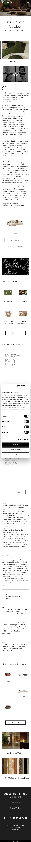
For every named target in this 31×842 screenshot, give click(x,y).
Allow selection (15, 449)
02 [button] (20, 233)
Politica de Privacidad (15, 825)
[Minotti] (7, 2)
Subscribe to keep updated (15, 795)
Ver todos (17, 61)
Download (15, 240)
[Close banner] (28, 386)
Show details (22, 439)
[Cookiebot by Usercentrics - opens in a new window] (18, 386)
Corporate (15, 829)
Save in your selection (16, 248)
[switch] (26, 421)
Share (10, 246)
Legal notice (15, 827)
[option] (15, 8)
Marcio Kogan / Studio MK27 (15, 30)
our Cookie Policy (23, 399)
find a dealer (18, 246)
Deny (15, 454)
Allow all (15, 444)
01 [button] (11, 233)
